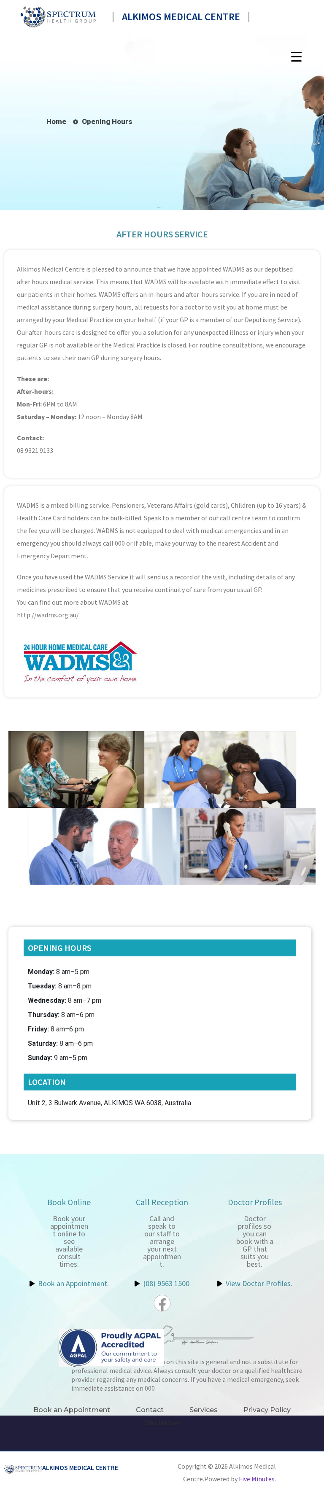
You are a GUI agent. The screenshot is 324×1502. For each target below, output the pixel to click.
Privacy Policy (267, 1410)
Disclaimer (162, 1423)
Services (203, 1410)
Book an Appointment (71, 1410)
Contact (150, 1410)
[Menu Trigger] (296, 56)
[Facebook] (162, 1303)
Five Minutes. (257, 1479)
